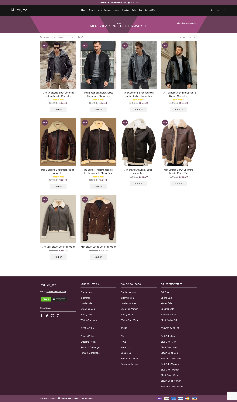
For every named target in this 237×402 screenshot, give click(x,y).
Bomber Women (128, 292)
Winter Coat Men (89, 320)
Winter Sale (166, 303)
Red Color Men (168, 336)
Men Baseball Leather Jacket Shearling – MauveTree (98, 94)
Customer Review (129, 364)
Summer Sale (167, 309)
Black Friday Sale (169, 320)
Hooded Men (87, 303)
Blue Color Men (168, 342)
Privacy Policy (87, 336)
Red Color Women (170, 364)
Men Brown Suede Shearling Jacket (98, 247)
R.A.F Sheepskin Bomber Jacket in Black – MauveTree (179, 94)
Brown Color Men (169, 353)
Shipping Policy (88, 342)
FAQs (123, 342)
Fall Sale (165, 292)
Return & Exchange (90, 347)
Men (100, 10)
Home (84, 10)
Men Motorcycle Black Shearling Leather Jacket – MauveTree (58, 94)
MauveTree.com (68, 398)
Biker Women (127, 298)
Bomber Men (87, 292)
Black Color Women (170, 375)
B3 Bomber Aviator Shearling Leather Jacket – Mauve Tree (98, 171)
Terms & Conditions (90, 353)
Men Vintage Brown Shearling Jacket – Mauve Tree (178, 171)
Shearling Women (129, 309)
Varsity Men (86, 314)
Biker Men (85, 298)
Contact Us (150, 10)
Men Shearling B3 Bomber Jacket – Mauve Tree (58, 171)
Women (107, 10)
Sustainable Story (129, 358)
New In (92, 10)
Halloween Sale (168, 314)
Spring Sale (166, 298)
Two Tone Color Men (171, 358)
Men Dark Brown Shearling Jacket (58, 247)
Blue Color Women (170, 370)
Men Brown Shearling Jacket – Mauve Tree (138, 171)
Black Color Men (169, 347)
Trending (125, 10)
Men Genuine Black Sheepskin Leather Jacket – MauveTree (138, 94)
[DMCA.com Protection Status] (54, 299)
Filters (46, 37)
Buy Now (58, 110)
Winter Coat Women (130, 320)
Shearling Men (88, 309)
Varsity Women (128, 314)
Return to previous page (186, 23)
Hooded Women (128, 303)
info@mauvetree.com (56, 291)
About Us (125, 347)
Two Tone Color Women (172, 386)
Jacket (116, 10)
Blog (140, 10)
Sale (134, 10)
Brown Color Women (171, 381)
